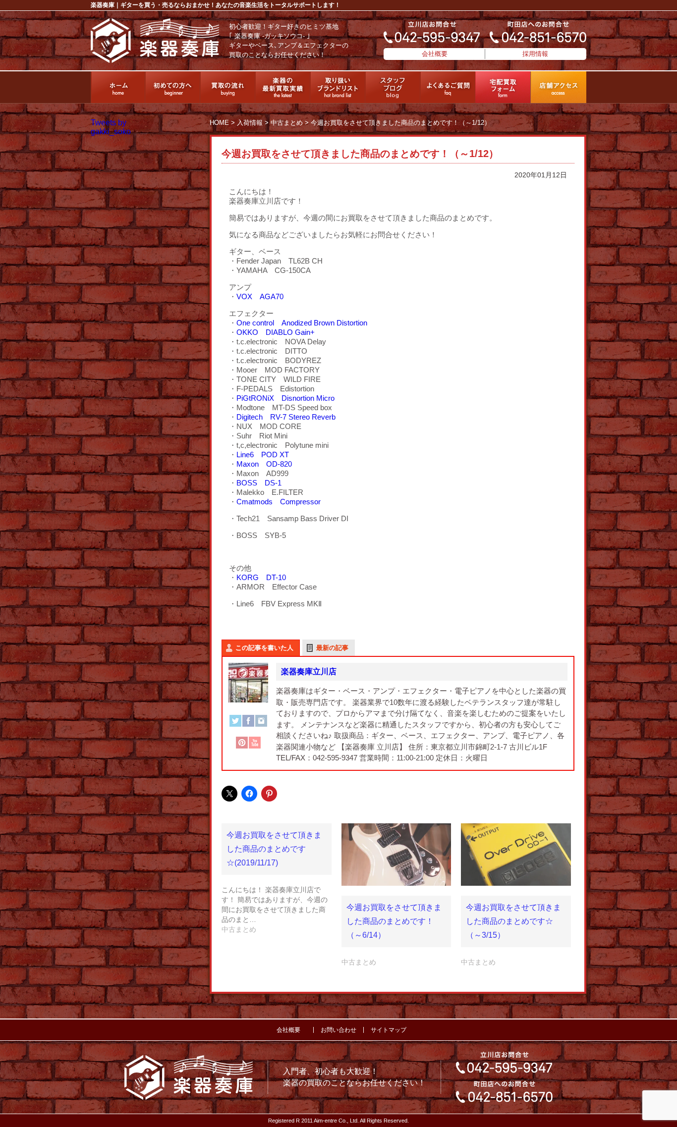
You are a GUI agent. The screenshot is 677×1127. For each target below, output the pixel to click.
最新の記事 (332, 647)
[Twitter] (235, 726)
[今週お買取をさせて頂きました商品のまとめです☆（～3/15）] (516, 854)
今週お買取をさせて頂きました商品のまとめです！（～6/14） (394, 921)
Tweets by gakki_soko (111, 127)
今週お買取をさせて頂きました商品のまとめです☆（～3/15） (513, 921)
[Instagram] (261, 726)
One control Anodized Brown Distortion (301, 323)
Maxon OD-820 (264, 464)
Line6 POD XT (262, 454)
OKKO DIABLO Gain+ (275, 332)
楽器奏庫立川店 (309, 671)
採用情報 (535, 53)
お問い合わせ (338, 1029)
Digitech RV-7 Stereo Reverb (286, 417)
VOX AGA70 (259, 296)
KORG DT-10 (261, 577)
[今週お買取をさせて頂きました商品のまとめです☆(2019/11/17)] (281, 878)
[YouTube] (255, 747)
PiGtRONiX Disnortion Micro (285, 398)
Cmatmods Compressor (278, 501)
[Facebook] (248, 726)
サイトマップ (388, 1029)
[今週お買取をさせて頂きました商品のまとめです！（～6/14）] (396, 854)
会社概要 (435, 53)
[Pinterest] (242, 747)
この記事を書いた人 (264, 647)
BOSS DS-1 (259, 483)
